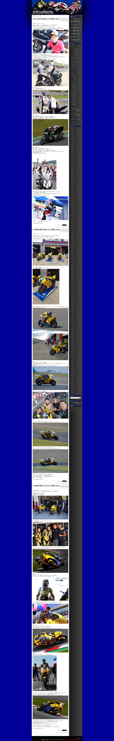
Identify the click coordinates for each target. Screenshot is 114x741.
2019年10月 (72, 245)
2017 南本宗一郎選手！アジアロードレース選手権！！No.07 (46, 485)
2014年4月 (72, 362)
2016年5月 (72, 313)
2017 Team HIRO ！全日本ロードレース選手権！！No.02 (46, 18)
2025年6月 (72, 151)
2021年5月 (72, 219)
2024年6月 (72, 168)
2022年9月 (72, 196)
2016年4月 (72, 315)
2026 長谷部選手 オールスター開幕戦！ (75, 37)
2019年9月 (72, 247)
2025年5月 (72, 153)
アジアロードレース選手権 (75, 110)
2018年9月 (72, 266)
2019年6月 (72, 253)
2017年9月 (72, 285)
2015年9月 (72, 328)
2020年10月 (72, 228)
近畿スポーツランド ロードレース (75, 119)
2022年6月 (72, 202)
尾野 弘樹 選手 (73, 93)
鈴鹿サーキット (73, 68)
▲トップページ (73, 409)
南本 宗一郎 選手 (73, 89)
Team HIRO (72, 45)
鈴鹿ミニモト (73, 122)
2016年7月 (72, 309)
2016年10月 (72, 302)
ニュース (62, 226)
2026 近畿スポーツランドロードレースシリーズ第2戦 (76, 25)
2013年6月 (72, 383)
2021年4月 (72, 221)
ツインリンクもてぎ (74, 55)
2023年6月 (72, 187)
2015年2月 (72, 343)
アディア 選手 (73, 78)
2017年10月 (72, 283)
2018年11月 (72, 262)
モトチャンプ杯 (73, 112)
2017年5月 (72, 294)
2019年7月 (72, 251)
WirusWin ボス (73, 74)
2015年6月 (72, 334)
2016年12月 (72, 298)
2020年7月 (72, 234)
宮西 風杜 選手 (73, 91)
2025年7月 (72, 149)
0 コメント (66, 226)
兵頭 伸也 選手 (73, 87)
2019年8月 (72, 249)
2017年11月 (72, 281)
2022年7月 (72, 200)
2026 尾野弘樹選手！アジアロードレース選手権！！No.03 (75, 31)
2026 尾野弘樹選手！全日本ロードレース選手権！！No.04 (75, 28)
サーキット (72, 47)
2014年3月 (72, 364)
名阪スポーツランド (74, 57)
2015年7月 (72, 332)
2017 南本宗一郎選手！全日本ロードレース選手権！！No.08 (46, 229)
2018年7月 (72, 270)
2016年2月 (72, 319)
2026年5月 (72, 134)
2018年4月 (72, 277)
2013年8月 (72, 379)
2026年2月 (72, 138)
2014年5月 (72, 360)
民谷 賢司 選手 (73, 102)
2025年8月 (72, 147)
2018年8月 (72, 268)
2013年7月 (72, 381)
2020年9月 (72, 230)
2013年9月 (72, 377)
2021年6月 (72, 217)
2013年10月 (72, 375)
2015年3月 (72, 341)
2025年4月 (72, 155)
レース (72, 107)
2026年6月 (72, 132)
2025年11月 (72, 140)
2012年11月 (72, 392)
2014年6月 (72, 358)
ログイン (72, 407)
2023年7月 (72, 185)
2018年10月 (72, 264)
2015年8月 (72, 330)
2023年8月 (72, 183)
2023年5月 (72, 189)
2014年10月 (72, 349)
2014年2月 (72, 366)
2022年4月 (72, 204)
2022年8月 (72, 198)
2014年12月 (72, 345)
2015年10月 (72, 326)
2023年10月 (72, 179)
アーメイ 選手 (73, 76)
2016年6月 (72, 311)
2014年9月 (72, 351)
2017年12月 (72, 279)
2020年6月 (72, 236)
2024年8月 (72, 164)
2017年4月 (72, 296)
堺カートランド (73, 59)
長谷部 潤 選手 (73, 104)
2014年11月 (72, 347)
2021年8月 (72, 213)
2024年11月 (72, 157)
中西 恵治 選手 (73, 85)
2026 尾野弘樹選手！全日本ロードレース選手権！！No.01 (75, 40)
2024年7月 (72, 166)
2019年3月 (72, 260)
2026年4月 (72, 136)
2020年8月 (72, 232)
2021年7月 (72, 215)
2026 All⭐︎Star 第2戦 (74, 18)
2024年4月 (72, 172)
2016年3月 (72, 317)
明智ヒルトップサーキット (75, 61)
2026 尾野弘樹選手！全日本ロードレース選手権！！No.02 (75, 34)
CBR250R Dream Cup (74, 108)
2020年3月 (72, 238)
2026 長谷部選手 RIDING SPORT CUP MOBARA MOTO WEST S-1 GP (75, 21)
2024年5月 (72, 170)
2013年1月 (72, 390)
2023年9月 (72, 181)
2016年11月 (72, 300)
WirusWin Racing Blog (44, 739)
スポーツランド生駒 (74, 53)
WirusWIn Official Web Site (74, 402)
